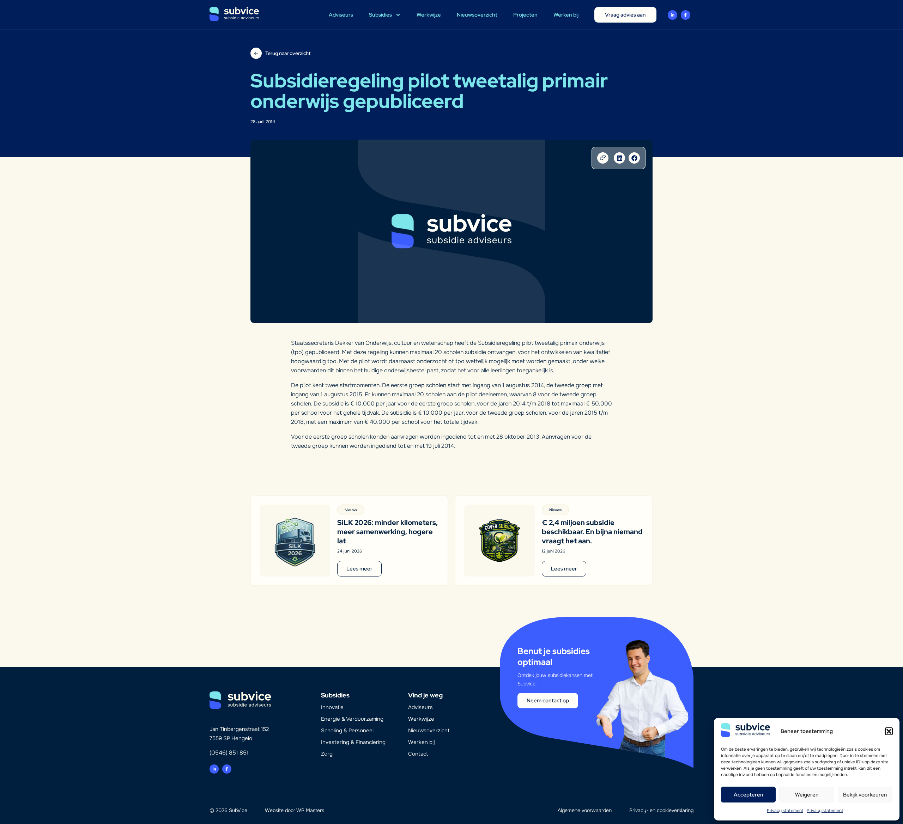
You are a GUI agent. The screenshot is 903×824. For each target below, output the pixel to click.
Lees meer (359, 568)
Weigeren (807, 794)
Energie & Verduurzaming (352, 719)
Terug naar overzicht (287, 53)
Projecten (525, 14)
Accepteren (748, 794)
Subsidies (380, 14)
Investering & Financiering (353, 742)
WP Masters (310, 810)
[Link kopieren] (602, 158)
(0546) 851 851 (229, 752)
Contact (418, 754)
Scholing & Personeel (347, 730)
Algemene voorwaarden (585, 810)
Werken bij (565, 14)
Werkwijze (429, 14)
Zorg (327, 754)
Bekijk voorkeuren (865, 794)
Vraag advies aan (625, 14)
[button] (888, 731)
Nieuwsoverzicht (477, 14)
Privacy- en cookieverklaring (661, 810)
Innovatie (332, 707)
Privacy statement (785, 810)
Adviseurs (341, 14)
